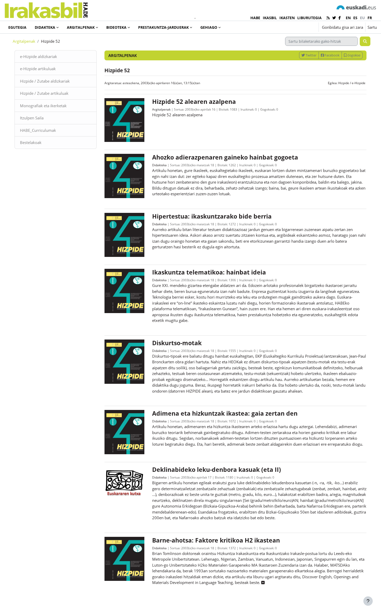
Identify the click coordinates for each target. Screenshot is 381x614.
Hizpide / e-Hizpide (351, 83)
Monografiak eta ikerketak (43, 105)
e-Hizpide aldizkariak (38, 56)
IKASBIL (270, 17)
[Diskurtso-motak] (124, 361)
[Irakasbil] (46, 8)
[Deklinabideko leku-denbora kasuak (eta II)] (124, 481)
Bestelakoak (30, 142)
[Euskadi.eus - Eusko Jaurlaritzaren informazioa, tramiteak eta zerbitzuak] (356, 7)
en (348, 17)
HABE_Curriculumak (38, 130)
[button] (299, 27)
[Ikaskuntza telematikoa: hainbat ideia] (124, 290)
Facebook (332, 55)
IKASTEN (287, 17)
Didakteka (159, 165)
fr (370, 17)
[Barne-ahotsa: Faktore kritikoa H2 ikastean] (124, 558)
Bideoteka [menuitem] (116, 27)
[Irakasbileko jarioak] (328, 17)
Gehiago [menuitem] (208, 27)
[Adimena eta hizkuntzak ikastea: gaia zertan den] (124, 431)
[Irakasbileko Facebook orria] (339, 17)
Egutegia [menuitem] (17, 27)
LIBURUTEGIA (309, 17)
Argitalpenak (24, 41)
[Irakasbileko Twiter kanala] (334, 17)
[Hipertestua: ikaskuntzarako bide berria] (124, 234)
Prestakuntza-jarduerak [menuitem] (163, 27)
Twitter (310, 55)
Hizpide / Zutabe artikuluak (44, 93)
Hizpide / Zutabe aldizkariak (45, 81)
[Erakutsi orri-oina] (368, 601)
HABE (255, 17)
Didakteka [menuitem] (45, 27)
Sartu (372, 27)
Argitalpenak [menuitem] (81, 27)
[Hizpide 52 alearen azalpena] (124, 119)
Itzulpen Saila (32, 117)
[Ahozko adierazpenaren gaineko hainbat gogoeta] (124, 175)
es (355, 17)
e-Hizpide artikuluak (38, 68)
